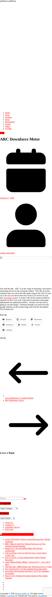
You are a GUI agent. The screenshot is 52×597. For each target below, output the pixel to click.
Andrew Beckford (7, 253)
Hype (7, 115)
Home (7, 113)
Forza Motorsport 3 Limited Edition (19, 398)
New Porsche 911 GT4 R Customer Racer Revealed (26, 569)
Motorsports (10, 122)
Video (7, 126)
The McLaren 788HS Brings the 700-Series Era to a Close (28, 567)
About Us (9, 523)
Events (7, 124)
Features (8, 117)
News (7, 119)
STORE (8, 129)
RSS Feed (9, 529)
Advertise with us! (12, 527)
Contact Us (9, 525)
